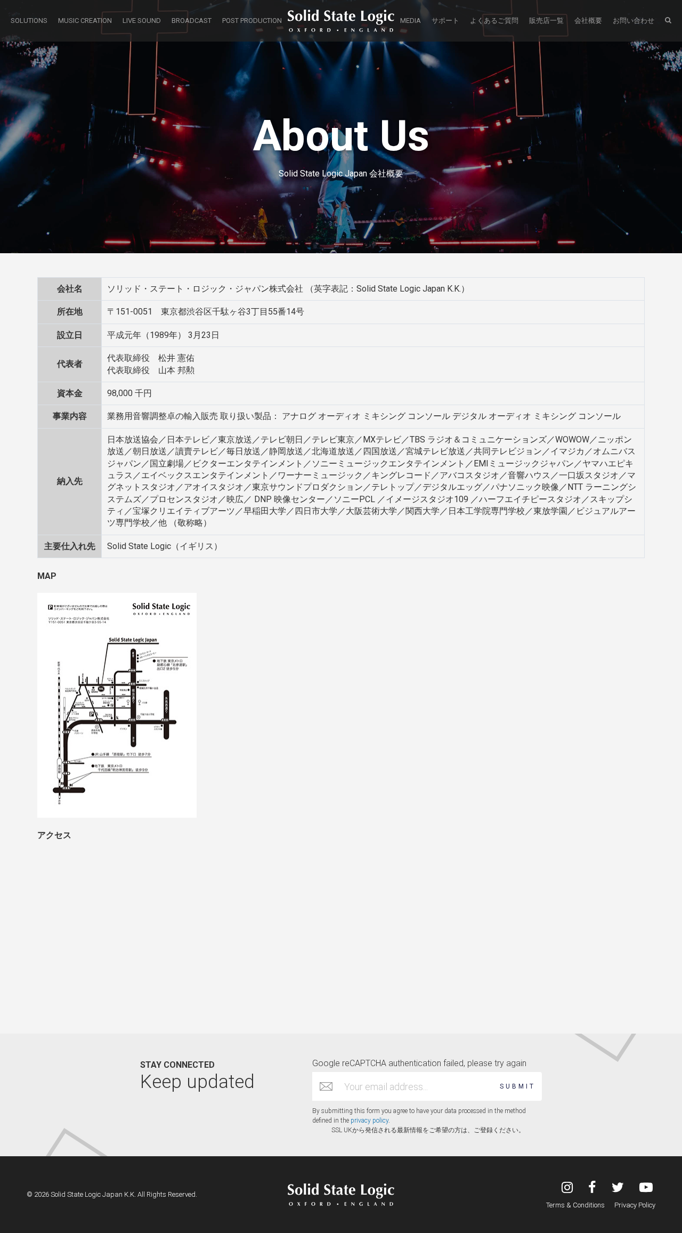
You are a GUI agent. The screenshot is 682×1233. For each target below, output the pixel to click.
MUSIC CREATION (85, 21)
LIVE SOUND (142, 21)
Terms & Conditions (575, 1205)
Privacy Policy (634, 1205)
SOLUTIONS (29, 21)
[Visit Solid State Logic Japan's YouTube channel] (646, 1188)
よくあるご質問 (494, 21)
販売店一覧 (546, 21)
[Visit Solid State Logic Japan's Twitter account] (618, 1188)
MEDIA (410, 21)
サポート (445, 21)
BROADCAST (192, 21)
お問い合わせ (633, 21)
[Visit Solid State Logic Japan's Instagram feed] (567, 1188)
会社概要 (588, 21)
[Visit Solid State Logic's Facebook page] (592, 1188)
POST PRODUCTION (252, 21)
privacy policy (369, 1120)
